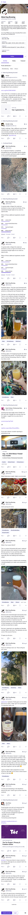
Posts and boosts (5, 65)
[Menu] (25, 56)
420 (9, 23)
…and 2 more (4, 464)
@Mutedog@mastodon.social (7, 19)
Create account (7, 913)
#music (16, 68)
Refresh (3, 234)
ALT (25, 190)
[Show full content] (25, 43)
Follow (12, 56)
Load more (14, 904)
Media (14, 61)
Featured (23, 61)
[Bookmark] (20, 116)
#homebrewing (5, 68)
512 (2, 23)
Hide (24, 159)
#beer (11, 68)
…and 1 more (23, 602)
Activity (5, 61)
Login (15, 913)
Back (4, 2)
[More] (26, 116)
